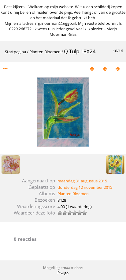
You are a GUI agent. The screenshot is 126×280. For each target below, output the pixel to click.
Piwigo (63, 272)
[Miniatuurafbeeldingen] (92, 68)
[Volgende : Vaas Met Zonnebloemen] (117, 68)
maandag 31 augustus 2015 (82, 181)
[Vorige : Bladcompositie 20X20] (104, 68)
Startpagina (15, 51)
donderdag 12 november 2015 (84, 187)
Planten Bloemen (45, 51)
